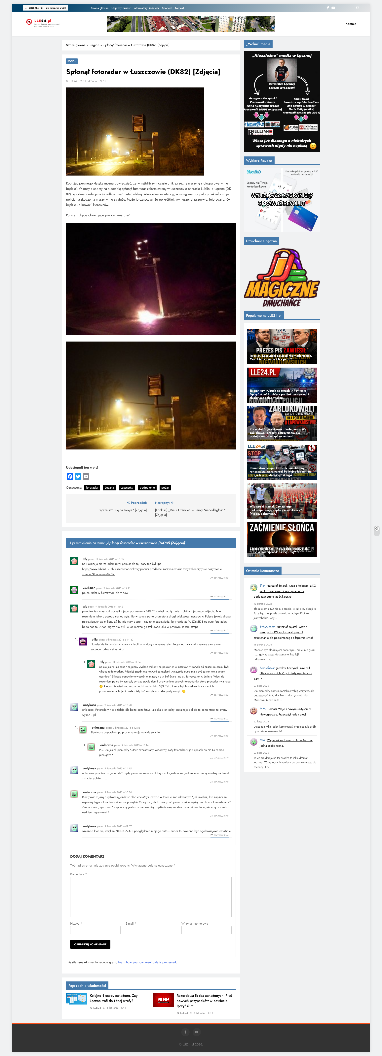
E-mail (131, 923)
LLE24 (73, 81)
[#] (191, 24)
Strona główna (99, 8)
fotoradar (92, 487)
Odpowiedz (221, 578)
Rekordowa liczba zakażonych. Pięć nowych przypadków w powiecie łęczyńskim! (204, 1000)
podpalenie (147, 487)
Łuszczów (127, 487)
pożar (165, 487)
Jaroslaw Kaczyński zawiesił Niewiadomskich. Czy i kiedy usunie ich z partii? (283, 673)
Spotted (167, 8)
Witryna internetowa (194, 923)
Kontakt (179, 8)
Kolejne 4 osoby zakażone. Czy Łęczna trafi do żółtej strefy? (113, 998)
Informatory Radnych (146, 8)
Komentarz (78, 874)
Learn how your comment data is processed (147, 962)
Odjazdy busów (121, 8)
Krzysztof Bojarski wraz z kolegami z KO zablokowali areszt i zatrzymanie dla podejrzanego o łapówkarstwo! (285, 591)
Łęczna (109, 487)
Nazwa (76, 923)
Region (71, 61)
